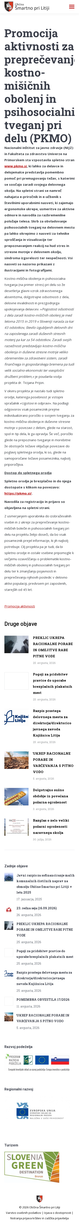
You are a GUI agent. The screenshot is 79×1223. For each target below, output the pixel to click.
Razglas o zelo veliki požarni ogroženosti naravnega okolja (51, 826)
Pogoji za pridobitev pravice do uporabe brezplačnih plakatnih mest (52, 683)
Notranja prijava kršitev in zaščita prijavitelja (39, 1218)
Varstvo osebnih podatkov (23, 1213)
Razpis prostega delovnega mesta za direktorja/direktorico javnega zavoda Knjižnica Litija (52, 723)
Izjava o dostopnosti (57, 1213)
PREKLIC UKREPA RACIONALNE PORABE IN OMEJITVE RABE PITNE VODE (53, 646)
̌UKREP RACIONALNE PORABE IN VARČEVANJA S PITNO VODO (53, 762)
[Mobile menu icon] (72, 6)
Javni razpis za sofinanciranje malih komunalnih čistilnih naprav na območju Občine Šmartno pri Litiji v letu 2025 (45, 883)
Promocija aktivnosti (19, 606)
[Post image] (16, 644)
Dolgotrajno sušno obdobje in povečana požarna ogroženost (50, 796)
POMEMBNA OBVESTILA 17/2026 (42, 999)
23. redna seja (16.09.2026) (36, 908)
